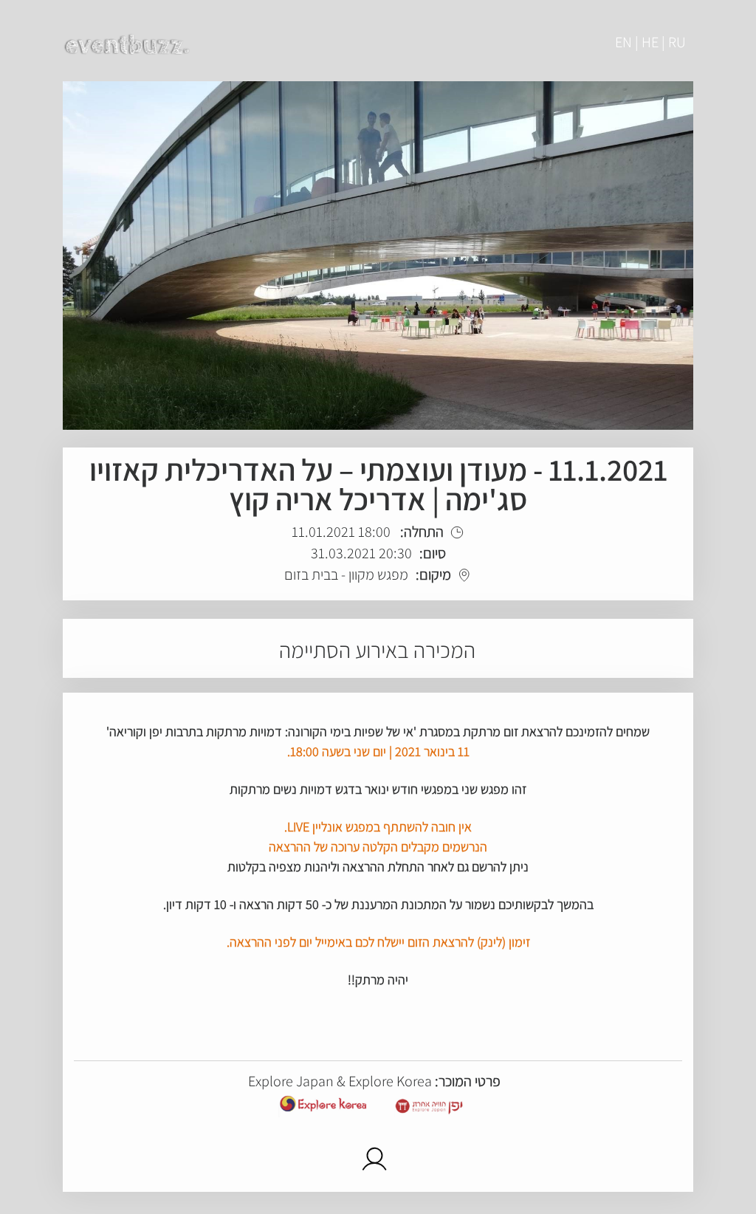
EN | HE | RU (650, 42)
